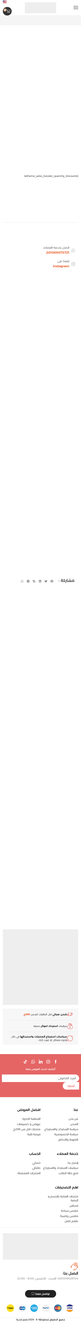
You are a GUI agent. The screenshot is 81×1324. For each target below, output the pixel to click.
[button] (75, 7)
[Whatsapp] (33, 1062)
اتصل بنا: (70, 1273)
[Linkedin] (41, 1062)
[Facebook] (55, 1062)
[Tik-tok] (25, 1062)
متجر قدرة (22, 1319)
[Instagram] (48, 1062)
